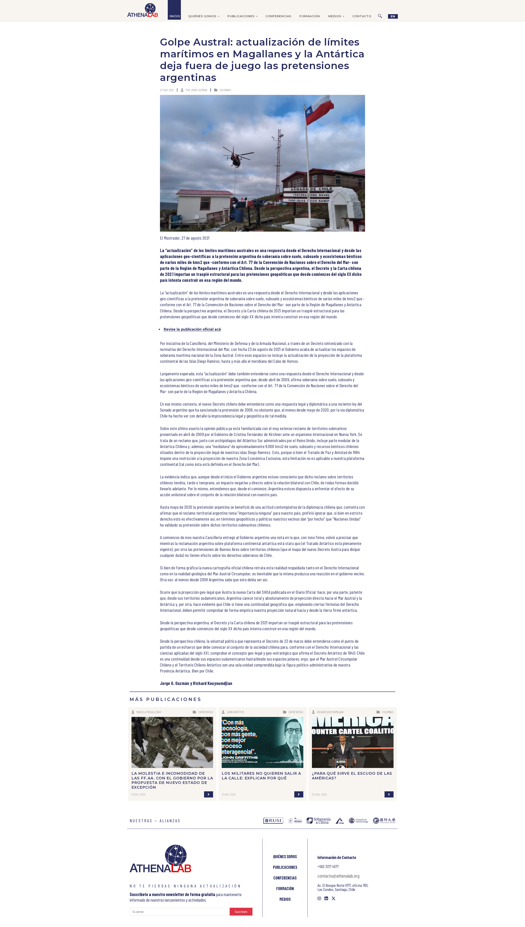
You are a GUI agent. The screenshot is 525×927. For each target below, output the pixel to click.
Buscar (380, 10)
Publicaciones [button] (241, 16)
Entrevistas (205, 712)
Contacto (361, 16)
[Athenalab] (142, 10)
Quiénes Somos (285, 856)
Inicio (175, 16)
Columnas (225, 90)
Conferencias (278, 16)
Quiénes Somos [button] (202, 16)
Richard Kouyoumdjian (330, 712)
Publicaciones (285, 867)
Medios (285, 899)
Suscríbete (241, 911)
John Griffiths (235, 712)
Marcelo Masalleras (149, 712)
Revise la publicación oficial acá (192, 329)
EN (393, 16)
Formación (309, 16)
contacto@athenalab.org (338, 876)
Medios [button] (334, 16)
